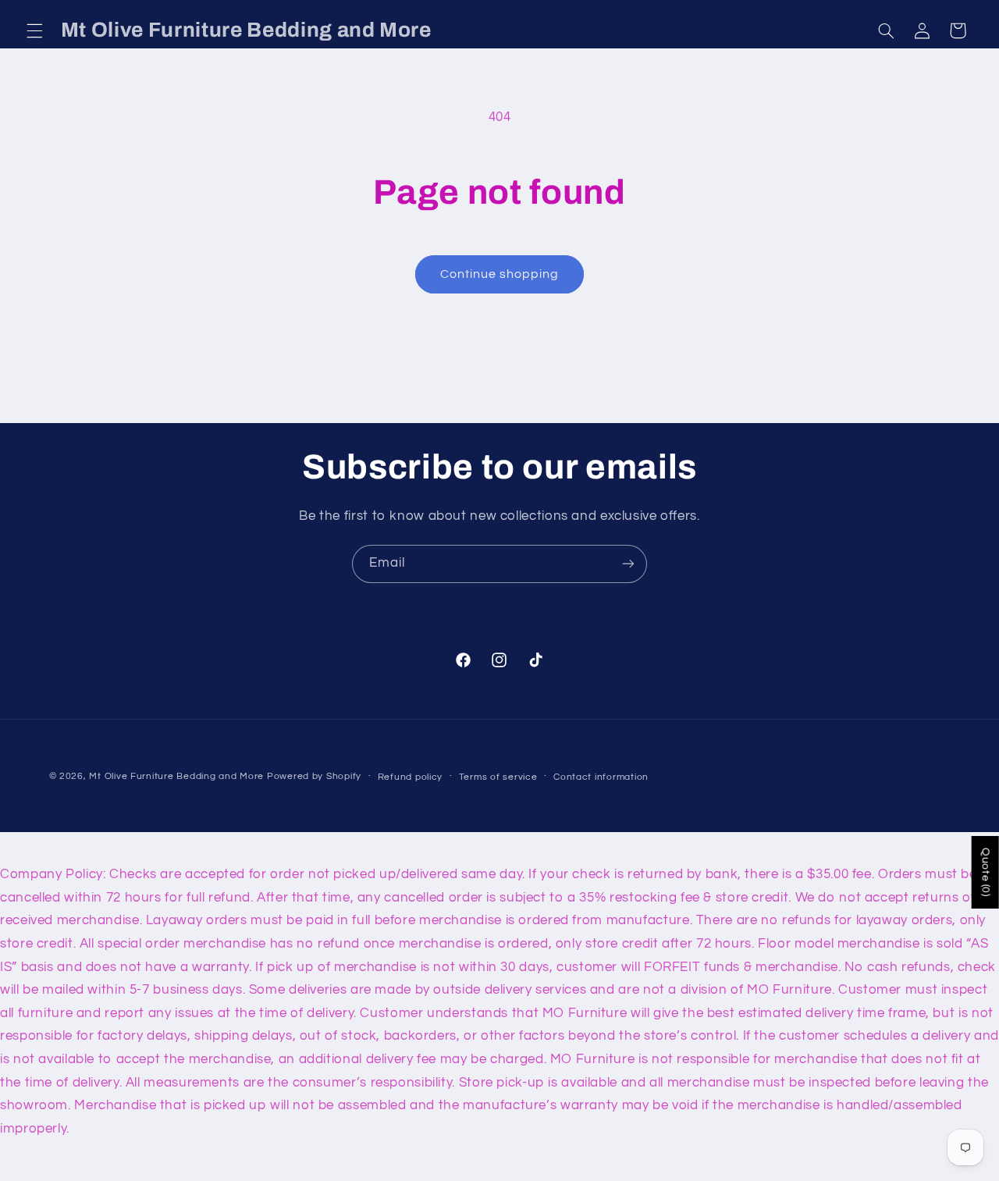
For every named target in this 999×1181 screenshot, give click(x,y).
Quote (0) (985, 872)
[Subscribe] (628, 564)
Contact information (601, 777)
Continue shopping (500, 274)
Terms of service (498, 777)
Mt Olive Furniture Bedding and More (176, 776)
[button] (34, 30)
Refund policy (410, 777)
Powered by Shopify (314, 776)
